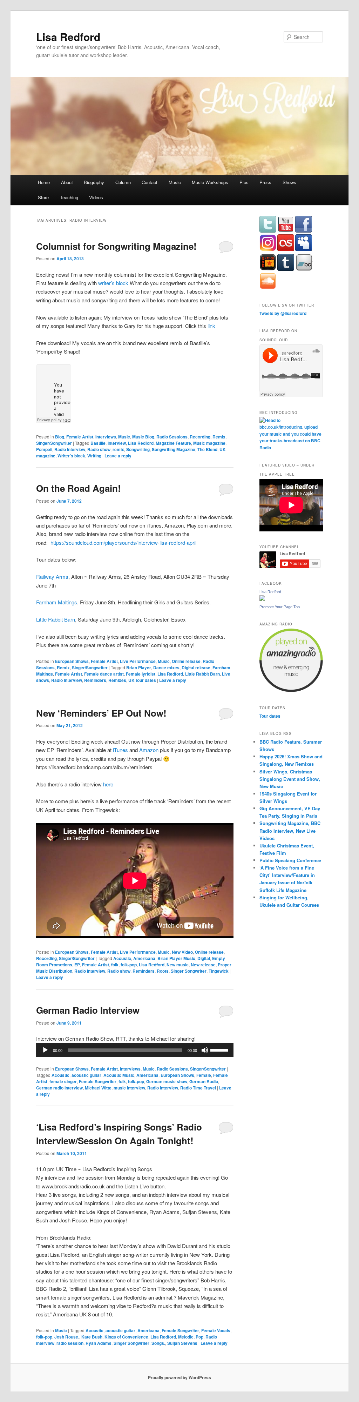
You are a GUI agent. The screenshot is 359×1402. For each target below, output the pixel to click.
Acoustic (122, 958)
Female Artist (79, 437)
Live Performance (138, 661)
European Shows (72, 661)
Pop (199, 1337)
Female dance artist (104, 674)
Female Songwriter (97, 1081)
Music (175, 182)
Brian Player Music (176, 958)
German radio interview (59, 1088)
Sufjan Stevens (182, 1343)
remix (118, 449)
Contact (149, 182)
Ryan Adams (98, 1343)
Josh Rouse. (66, 1337)
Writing (94, 455)
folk (114, 964)
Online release (186, 661)
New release (203, 964)
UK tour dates (142, 680)
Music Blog (143, 437)
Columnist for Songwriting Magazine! (116, 246)
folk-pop (129, 964)
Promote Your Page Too (279, 607)
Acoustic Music (118, 1075)
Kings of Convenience (126, 1337)
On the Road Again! (78, 488)
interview (117, 443)
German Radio (203, 1081)
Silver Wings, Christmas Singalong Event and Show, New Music (289, 779)
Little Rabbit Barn (55, 619)
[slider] (220, 1049)
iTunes (121, 749)
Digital (203, 958)
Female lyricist (140, 674)
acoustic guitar (86, 1075)
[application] (134, 1050)
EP (77, 964)
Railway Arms (52, 576)
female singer (63, 1081)
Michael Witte (98, 1088)
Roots (163, 971)
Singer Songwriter (188, 971)
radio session (69, 1343)
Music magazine (209, 443)
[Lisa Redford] (262, 599)
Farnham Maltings (56, 602)
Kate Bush (91, 1337)
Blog (59, 437)
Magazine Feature (173, 443)
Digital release (196, 667)
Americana (144, 958)
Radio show (98, 449)
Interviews (105, 437)
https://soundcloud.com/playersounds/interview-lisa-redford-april (123, 542)
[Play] (45, 1050)
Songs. (158, 1343)
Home (44, 182)
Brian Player (138, 667)
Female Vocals (215, 1330)
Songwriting (138, 449)
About (67, 182)
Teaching (69, 197)
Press (265, 182)
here (108, 784)
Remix (218, 437)
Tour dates (269, 716)
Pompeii (44, 449)
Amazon (148, 749)
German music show (166, 1081)
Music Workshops (210, 182)
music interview (129, 1088)
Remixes (117, 680)
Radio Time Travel (198, 1088)
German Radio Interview (88, 1010)
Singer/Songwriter (54, 443)
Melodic (186, 1337)
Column (123, 182)
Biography (94, 182)
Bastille (98, 443)
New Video (182, 952)
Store (43, 197)
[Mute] (204, 1050)
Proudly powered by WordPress (179, 1377)
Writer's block (71, 455)
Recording (200, 437)
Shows (289, 182)
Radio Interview (69, 449)
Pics (244, 182)
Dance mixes (166, 667)
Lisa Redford (68, 36)
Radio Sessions (172, 437)
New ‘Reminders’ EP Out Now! (101, 712)
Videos (96, 197)
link (211, 325)
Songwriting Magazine (173, 449)
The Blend (207, 449)
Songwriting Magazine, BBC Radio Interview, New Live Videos (289, 830)
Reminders (95, 680)
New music (178, 964)
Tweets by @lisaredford (282, 313)
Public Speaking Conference (290, 860)
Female (203, 1075)
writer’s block (113, 283)
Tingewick (219, 971)
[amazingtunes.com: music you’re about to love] (291, 690)
